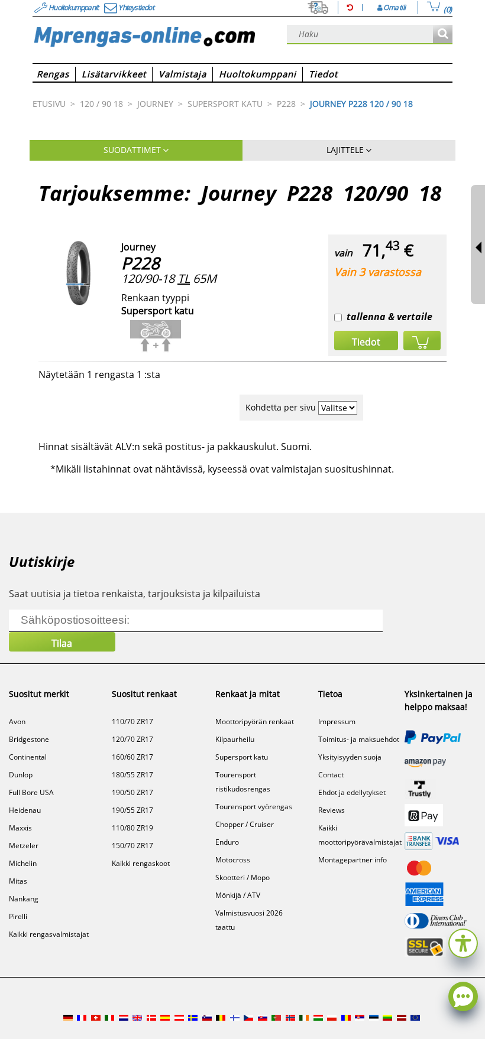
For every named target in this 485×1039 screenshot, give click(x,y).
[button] (463, 942)
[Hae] (442, 34)
